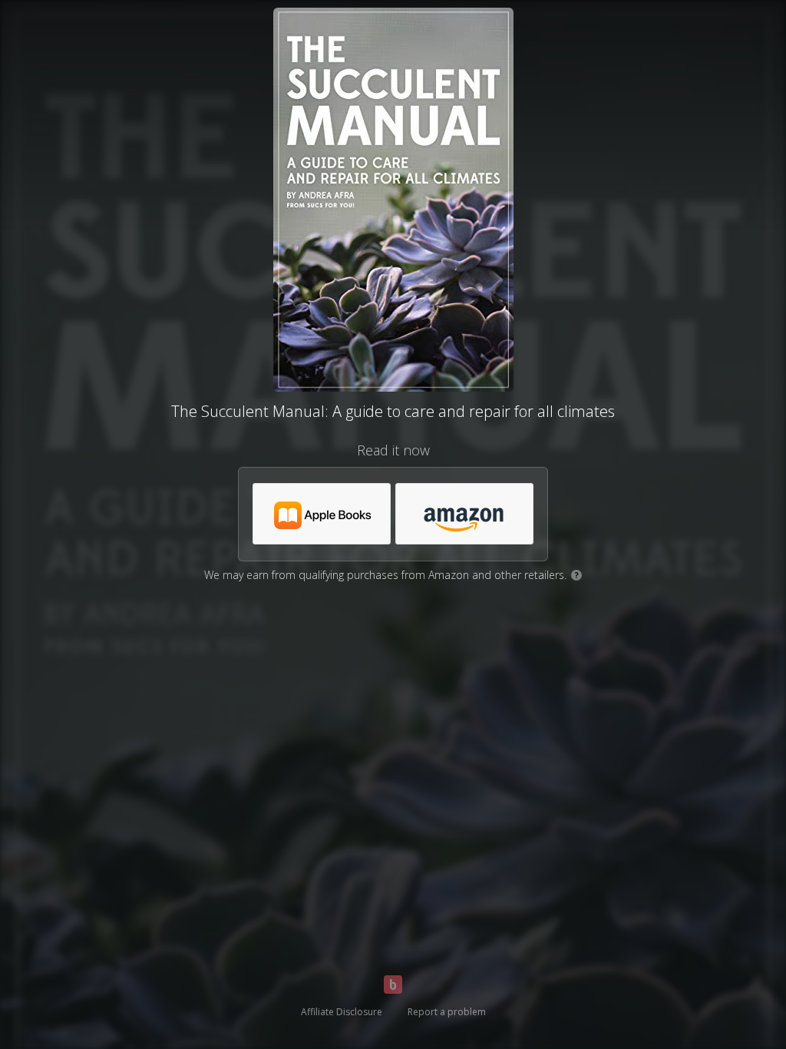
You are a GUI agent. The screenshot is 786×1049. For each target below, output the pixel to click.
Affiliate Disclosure (341, 1011)
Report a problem (447, 1011)
